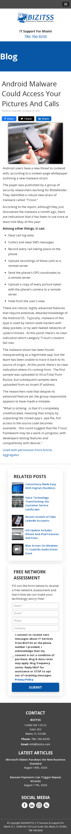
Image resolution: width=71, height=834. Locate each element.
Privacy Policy (24, 679)
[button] (65, 4)
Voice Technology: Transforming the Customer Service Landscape (37, 503)
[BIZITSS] (35, 17)
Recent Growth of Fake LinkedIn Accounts (40, 518)
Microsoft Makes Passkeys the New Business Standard (35, 761)
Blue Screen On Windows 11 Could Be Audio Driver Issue (41, 549)
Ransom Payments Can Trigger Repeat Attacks (35, 779)
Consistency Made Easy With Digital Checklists (40, 486)
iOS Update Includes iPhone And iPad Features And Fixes (42, 534)
